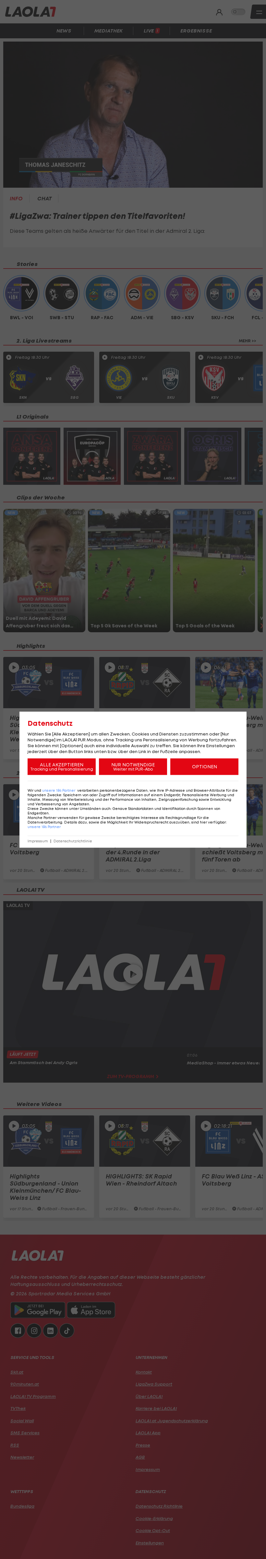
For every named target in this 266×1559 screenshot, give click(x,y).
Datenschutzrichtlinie (73, 841)
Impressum (38, 841)
